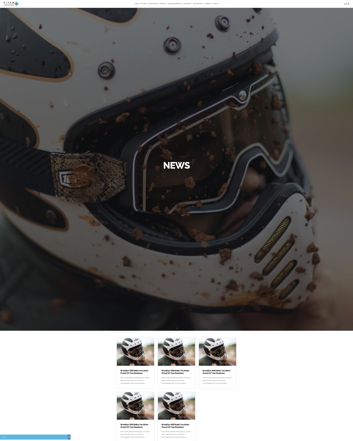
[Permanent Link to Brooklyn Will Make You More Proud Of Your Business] (135, 352)
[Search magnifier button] (69, 437)
